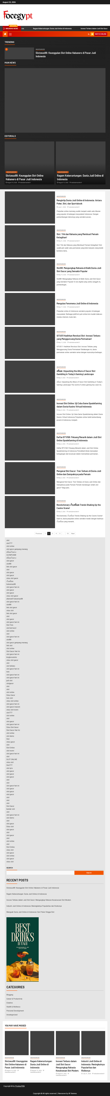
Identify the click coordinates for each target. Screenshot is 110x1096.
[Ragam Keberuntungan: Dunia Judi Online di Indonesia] (55, 103)
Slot (7, 739)
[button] (10, 34)
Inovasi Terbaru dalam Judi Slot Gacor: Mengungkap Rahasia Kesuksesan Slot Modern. (38, 900)
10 (68, 533)
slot (7, 540)
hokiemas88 (11, 584)
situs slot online (12, 701)
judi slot (9, 681)
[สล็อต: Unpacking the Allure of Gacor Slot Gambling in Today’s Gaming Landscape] (30, 377)
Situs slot (10, 827)
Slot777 (9, 765)
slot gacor (10, 561)
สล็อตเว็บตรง (11, 552)
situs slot (10, 610)
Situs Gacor (10, 695)
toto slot (9, 698)
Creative (9, 1003)
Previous (39, 533)
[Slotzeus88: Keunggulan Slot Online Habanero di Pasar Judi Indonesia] (19, 53)
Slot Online (10, 748)
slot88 (8, 564)
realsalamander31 (25, 182)
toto (7, 672)
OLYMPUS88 (11, 555)
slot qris (9, 768)
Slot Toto (9, 625)
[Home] (5, 34)
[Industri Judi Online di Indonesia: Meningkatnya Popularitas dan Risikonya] (93, 1043)
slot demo (10, 736)
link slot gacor (11, 567)
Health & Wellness (13, 1007)
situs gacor (10, 742)
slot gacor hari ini (12, 587)
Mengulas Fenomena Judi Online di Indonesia (77, 303)
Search (9, 868)
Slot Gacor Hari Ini (13, 651)
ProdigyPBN (20, 1086)
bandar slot (10, 809)
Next (72, 533)
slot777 (9, 543)
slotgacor (10, 683)
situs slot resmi (12, 710)
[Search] (88, 34)
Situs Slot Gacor (12, 727)
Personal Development (15, 1011)
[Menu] (10, 34)
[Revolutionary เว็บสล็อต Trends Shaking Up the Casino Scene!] (30, 512)
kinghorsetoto (11, 657)
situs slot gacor (12, 578)
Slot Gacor (10, 806)
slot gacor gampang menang (17, 549)
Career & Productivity (14, 999)
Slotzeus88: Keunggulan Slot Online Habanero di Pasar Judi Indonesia (32, 888)
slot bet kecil (11, 628)
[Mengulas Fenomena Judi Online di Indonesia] (30, 309)
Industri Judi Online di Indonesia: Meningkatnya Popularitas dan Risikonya (34, 906)
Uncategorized (40, 49)
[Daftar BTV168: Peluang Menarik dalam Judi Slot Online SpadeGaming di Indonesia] (30, 444)
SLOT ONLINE (11, 759)
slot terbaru (10, 666)
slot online (10, 546)
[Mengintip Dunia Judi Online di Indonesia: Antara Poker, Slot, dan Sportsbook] (30, 207)
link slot (9, 646)
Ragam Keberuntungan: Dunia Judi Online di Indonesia (39, 28)
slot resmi (10, 751)
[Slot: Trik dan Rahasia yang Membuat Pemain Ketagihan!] (30, 241)
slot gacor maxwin (13, 707)
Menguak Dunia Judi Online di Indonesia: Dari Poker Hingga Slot (30, 912)
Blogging (9, 995)
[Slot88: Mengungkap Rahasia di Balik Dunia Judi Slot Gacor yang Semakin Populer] (30, 275)
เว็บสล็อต (9, 581)
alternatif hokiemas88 (14, 599)
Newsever (62, 1093)
